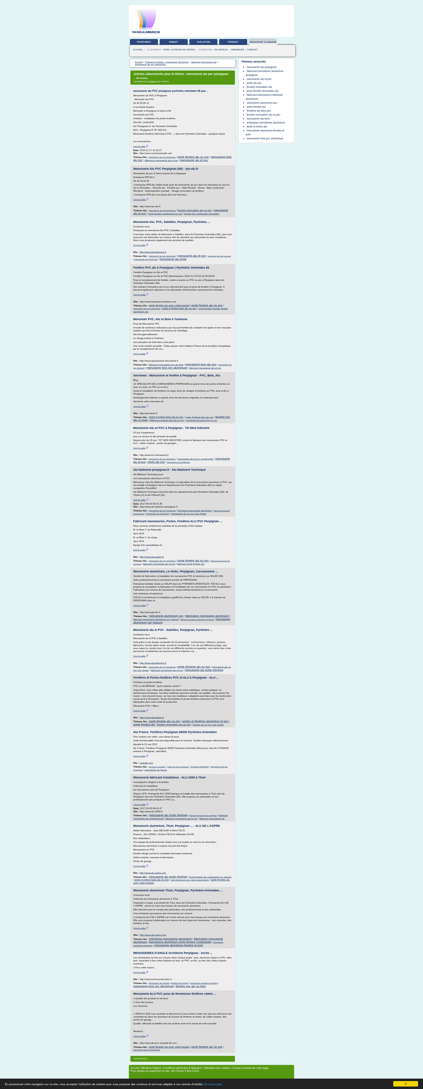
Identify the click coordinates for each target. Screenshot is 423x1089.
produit (233, 42)
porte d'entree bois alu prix (199, 417)
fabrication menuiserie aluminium (207, 616)
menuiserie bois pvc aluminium (167, 367)
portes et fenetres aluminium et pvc (205, 721)
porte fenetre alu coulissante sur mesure (210, 877)
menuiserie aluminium (263, 42)
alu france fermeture (200, 767)
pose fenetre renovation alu (263, 90)
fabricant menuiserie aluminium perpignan (197, 620)
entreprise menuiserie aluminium (170, 939)
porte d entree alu (257, 126)
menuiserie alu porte (173, 259)
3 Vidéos (152, 81)
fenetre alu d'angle (179, 983)
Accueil (138, 50)
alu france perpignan (157, 767)
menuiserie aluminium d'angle (203, 983)
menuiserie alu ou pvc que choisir (188, 513)
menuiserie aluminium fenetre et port (178, 945)
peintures (144, 42)
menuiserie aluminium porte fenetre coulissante (180, 942)
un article (221, 50)
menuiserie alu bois (258, 118)
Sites (166, 50)
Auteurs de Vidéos (183, 50)
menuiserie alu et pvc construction (195, 459)
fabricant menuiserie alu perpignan (203, 816)
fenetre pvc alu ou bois (191, 986)
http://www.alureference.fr (153, 252)
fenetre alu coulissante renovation (201, 213)
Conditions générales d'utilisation (182, 1068)
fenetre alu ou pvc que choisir (208, 724)
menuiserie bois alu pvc (200, 364)
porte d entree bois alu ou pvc (179, 308)
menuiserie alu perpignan (146, 259)
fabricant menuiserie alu (212, 818)
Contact (252, 50)
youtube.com (146, 763)
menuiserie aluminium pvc (166, 616)
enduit (173, 42)
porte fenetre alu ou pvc (193, 157)
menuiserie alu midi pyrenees (219, 256)
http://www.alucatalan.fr (152, 557)
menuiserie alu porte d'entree (204, 670)
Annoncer (237, 50)
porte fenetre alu (144, 724)
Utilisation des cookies (217, 1068)
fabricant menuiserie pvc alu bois (166, 364)
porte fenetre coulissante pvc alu (165, 213)
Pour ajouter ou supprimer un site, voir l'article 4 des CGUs (165, 1071)
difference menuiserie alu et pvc (161, 160)
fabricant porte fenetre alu (190, 564)
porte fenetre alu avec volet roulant (169, 305)
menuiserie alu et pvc (194, 160)
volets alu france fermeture (178, 767)
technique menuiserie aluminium (195, 510)
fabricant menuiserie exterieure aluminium (264, 96)
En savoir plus (213, 1084)
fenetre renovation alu (259, 87)
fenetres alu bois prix (259, 110)
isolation (203, 42)
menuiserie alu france (155, 770)
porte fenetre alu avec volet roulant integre (190, 880)
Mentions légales (151, 1068)
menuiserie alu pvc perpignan (162, 157)
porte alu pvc (156, 462)
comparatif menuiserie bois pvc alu (201, 420)
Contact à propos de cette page (250, 1068)
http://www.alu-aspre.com (153, 873)
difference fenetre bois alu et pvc (167, 420)
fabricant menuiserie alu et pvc (205, 368)
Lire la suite (139, 146)
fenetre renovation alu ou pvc (195, 210)
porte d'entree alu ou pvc (194, 666)
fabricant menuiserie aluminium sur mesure (156, 619)
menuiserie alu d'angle (159, 983)
